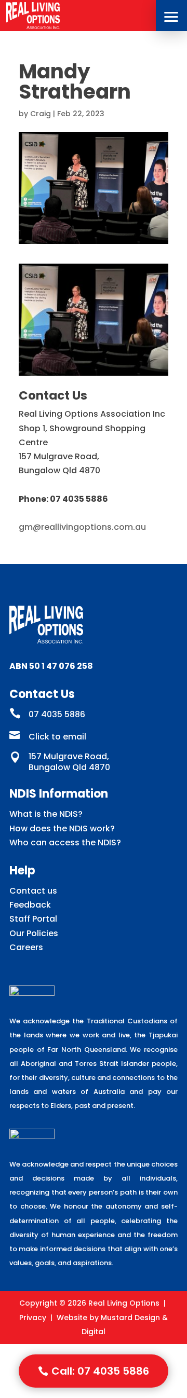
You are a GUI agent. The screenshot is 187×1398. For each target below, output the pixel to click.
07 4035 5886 (57, 714)
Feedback (30, 905)
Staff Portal (33, 919)
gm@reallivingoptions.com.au (82, 527)
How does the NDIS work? (62, 828)
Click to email (57, 737)
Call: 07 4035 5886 (100, 1371)
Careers (26, 947)
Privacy (32, 1317)
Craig (40, 113)
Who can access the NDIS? (65, 842)
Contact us (33, 891)
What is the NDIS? (46, 814)
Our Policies (33, 933)
